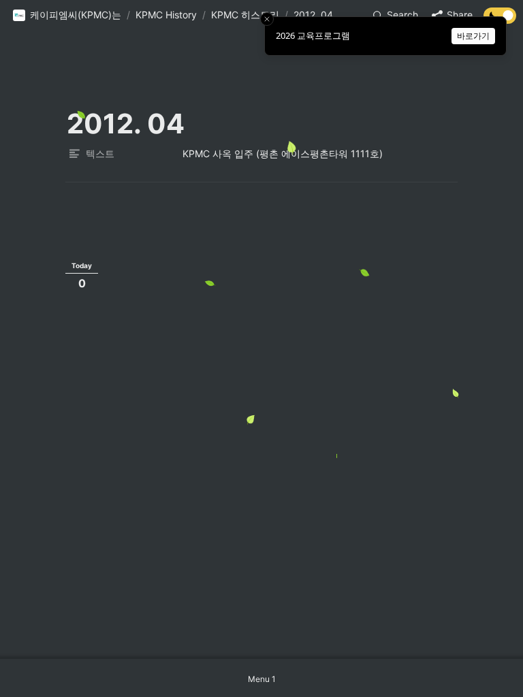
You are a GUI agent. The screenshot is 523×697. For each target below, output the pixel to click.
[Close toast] (267, 19)
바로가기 (473, 36)
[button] (66, 15)
